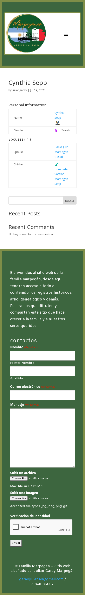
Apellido (16, 378)
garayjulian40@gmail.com (41, 579)
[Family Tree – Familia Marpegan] (57, 122)
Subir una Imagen (24, 493)
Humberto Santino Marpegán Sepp (61, 174)
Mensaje (24, 405)
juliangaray (19, 90)
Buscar (69, 201)
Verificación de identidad (30, 516)
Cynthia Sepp (59, 115)
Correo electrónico (32, 387)
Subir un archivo (23, 473)
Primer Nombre (22, 363)
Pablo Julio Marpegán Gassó (61, 152)
